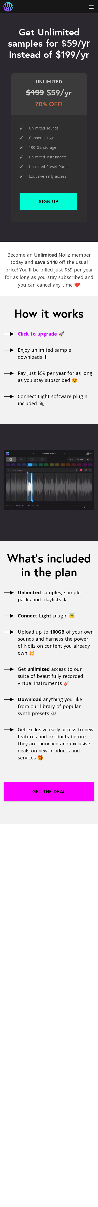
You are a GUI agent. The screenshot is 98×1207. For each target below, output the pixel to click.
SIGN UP (48, 201)
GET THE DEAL (49, 791)
